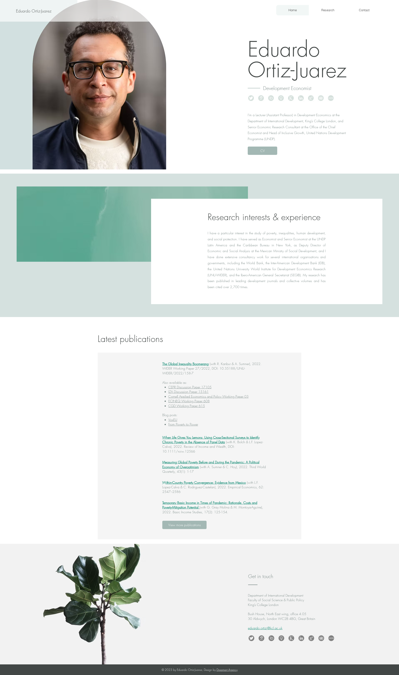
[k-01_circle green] (291, 98)
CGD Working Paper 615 (186, 406)
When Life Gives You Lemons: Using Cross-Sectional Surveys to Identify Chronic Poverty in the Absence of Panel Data (211, 439)
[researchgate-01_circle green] (311, 98)
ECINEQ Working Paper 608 (189, 401)
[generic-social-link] (261, 98)
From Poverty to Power (183, 424)
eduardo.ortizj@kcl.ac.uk (265, 628)
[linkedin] (301, 638)
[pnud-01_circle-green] (321, 98)
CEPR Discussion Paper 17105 (190, 387)
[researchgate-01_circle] (311, 638)
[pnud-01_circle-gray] (321, 638)
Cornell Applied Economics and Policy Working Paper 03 (208, 396)
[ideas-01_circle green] (281, 98)
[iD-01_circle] (271, 638)
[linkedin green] (301, 98)
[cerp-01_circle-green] (331, 98)
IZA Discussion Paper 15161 (188, 391)
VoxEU (172, 419)
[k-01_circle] (291, 638)
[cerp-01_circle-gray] (331, 638)
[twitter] (251, 98)
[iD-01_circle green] (271, 98)
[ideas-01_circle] (281, 638)
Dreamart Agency (227, 670)
